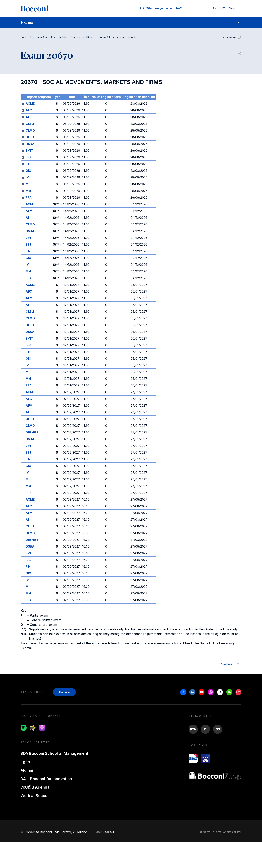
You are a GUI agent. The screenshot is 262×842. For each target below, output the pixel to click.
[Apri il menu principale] (239, 8)
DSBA (30, 144)
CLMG (30, 130)
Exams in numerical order (123, 37)
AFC (29, 110)
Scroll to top (227, 664)
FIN (28, 164)
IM (27, 177)
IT (223, 8)
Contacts (64, 692)
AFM (29, 211)
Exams (102, 37)
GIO (28, 171)
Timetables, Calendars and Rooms (76, 37)
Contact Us (229, 37)
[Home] (35, 8)
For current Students (41, 37)
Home (24, 37)
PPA (29, 197)
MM (28, 191)
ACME (30, 103)
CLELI (30, 124)
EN (215, 8)
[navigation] (131, 22)
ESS (28, 157)
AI (27, 117)
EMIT (29, 150)
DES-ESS (32, 137)
